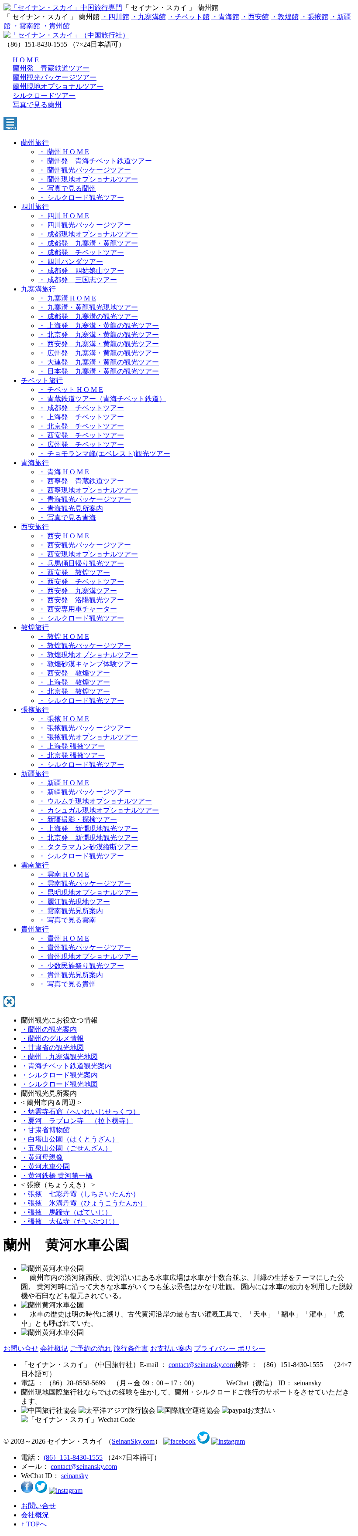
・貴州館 (56, 26)
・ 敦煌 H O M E (63, 636)
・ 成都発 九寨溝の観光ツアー (88, 316)
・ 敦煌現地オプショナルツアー (88, 654)
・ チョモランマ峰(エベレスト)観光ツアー (104, 453)
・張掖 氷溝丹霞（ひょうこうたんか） (84, 1203)
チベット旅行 (42, 380)
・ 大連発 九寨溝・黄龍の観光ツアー (98, 362)
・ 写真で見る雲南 (67, 920)
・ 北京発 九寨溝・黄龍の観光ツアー (98, 334)
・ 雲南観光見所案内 (70, 911)
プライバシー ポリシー (229, 1348)
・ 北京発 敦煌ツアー (74, 691)
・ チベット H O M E (70, 389)
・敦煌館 (285, 16)
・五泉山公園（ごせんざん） (66, 1148)
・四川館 (115, 16)
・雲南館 (26, 26)
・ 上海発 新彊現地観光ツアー (88, 828)
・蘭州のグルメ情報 (52, 1038)
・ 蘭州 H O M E (63, 151)
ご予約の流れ (91, 1348)
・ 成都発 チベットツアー (81, 252)
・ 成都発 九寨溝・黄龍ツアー (88, 243)
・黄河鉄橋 (57, 1175)
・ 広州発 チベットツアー (81, 444)
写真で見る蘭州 (37, 104)
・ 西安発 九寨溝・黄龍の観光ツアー (98, 344)
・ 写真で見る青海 (67, 517)
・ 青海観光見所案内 (70, 508)
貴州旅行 (35, 929)
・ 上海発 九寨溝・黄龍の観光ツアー (98, 325)
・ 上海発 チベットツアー (81, 417)
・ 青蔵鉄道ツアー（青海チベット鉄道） (102, 398)
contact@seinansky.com (202, 1364)
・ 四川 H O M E (63, 215)
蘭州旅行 (35, 142)
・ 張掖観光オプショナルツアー (88, 737)
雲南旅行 (35, 865)
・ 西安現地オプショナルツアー (88, 554)
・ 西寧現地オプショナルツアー (88, 490)
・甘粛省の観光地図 (52, 1047)
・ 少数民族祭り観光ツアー (81, 965)
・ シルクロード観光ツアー (81, 197)
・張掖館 (314, 16)
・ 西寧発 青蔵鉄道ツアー (81, 481)
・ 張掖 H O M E (63, 718)
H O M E (26, 60)
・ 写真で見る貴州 (67, 984)
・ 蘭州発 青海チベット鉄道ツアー (95, 161)
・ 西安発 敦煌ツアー (74, 572)
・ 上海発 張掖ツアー (71, 746)
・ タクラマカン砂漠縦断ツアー (88, 847)
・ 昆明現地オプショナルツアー (88, 892)
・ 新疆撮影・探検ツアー (77, 819)
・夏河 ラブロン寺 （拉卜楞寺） (77, 1120)
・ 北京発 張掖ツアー (71, 755)
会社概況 (54, 1348)
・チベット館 (189, 16)
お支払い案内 (171, 1348)
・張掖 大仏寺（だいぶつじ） (70, 1221)
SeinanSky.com (133, 1441)
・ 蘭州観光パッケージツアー (84, 170)
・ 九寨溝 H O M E (67, 298)
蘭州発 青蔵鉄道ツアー (51, 68)
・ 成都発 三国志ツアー (77, 280)
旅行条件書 (131, 1348)
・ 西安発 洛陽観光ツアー (81, 600)
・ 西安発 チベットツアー (81, 435)
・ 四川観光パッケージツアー (84, 225)
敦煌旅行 (35, 627)
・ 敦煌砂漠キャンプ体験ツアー (88, 664)
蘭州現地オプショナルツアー (58, 86)
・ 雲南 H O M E (63, 874)
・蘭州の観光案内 (49, 1029)
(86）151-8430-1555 (73, 1457)
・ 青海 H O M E (63, 472)
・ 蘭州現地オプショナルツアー (88, 179)
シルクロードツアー (44, 95)
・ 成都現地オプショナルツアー (88, 234)
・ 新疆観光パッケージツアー (84, 792)
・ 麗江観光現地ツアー (74, 901)
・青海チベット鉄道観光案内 (66, 1066)
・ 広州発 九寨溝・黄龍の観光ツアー (98, 353)
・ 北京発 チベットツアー (81, 426)
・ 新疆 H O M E (63, 783)
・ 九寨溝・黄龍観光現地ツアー (88, 307)
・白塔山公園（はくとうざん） (70, 1139)
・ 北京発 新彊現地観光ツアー (88, 837)
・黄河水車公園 (45, 1166)
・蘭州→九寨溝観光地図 (59, 1056)
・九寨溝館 (148, 16)
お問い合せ (20, 1348)
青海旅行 (35, 462)
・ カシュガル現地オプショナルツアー (98, 810)
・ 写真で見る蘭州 (67, 188)
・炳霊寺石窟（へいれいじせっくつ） (80, 1111)
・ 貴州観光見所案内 (70, 975)
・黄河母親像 (42, 1157)
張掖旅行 (35, 709)
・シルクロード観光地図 (59, 1084)
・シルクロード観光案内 (59, 1075)
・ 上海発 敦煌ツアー (74, 682)
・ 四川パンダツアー (70, 261)
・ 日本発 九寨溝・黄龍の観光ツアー (98, 371)
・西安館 (255, 16)
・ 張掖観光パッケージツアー (84, 728)
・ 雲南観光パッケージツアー (84, 883)
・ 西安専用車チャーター (77, 609)
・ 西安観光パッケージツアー (84, 545)
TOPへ (34, 1524)
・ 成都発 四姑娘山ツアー (81, 270)
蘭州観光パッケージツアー (54, 77)
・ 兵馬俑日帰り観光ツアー (81, 563)
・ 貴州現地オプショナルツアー (88, 956)
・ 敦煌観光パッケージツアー (84, 645)
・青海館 (225, 16)
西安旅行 (35, 526)
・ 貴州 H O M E (63, 938)
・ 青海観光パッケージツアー (84, 499)
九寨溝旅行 (38, 289)
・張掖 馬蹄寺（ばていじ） (66, 1212)
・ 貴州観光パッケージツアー (84, 947)
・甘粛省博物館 (45, 1130)
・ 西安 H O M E (63, 536)
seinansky (74, 1475)
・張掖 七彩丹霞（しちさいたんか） (80, 1194)
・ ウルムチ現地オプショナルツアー (95, 801)
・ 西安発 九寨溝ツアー (77, 590)
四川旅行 (35, 206)
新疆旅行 (35, 773)
